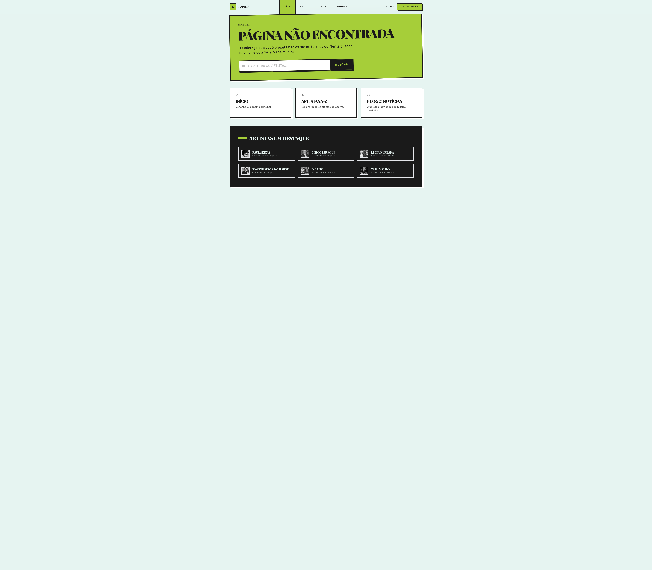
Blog (323, 6)
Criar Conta (409, 6)
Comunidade (344, 6)
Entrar (389, 6)
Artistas (306, 6)
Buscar (341, 64)
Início (287, 6)
